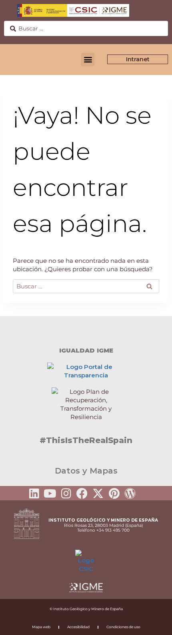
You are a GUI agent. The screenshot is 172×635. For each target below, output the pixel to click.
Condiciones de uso (123, 627)
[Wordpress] (130, 493)
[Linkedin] (34, 493)
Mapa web (41, 627)
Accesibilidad (78, 627)
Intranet (138, 59)
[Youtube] (50, 493)
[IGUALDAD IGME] (86, 330)
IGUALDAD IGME (86, 350)
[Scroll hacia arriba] (153, 623)
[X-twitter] (98, 493)
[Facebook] (82, 493)
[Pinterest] (114, 493)
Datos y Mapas (86, 471)
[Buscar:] (86, 286)
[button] (87, 59)
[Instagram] (66, 493)
